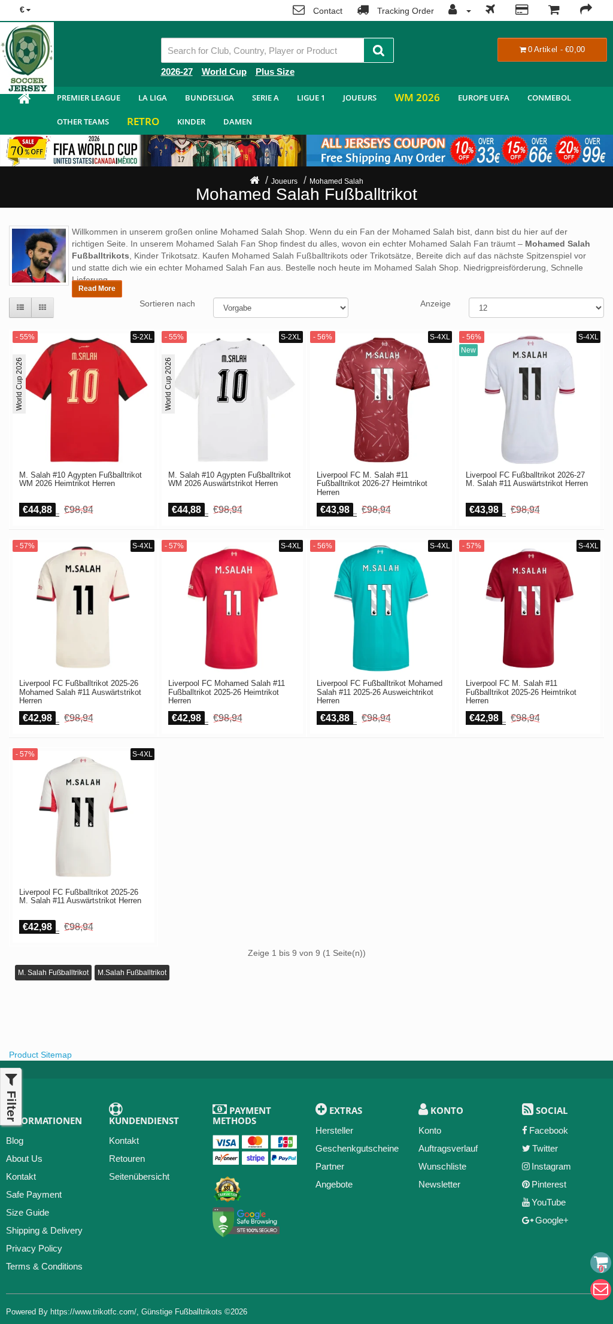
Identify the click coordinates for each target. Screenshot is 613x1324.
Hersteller (334, 1130)
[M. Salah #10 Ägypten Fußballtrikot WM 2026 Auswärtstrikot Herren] (232, 399)
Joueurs (360, 97)
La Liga (152, 97)
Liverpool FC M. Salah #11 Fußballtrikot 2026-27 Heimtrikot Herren (372, 484)
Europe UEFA (483, 97)
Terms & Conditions (44, 1266)
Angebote (334, 1184)
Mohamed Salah (336, 181)
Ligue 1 (311, 97)
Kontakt (21, 1176)
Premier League (88, 97)
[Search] (378, 50)
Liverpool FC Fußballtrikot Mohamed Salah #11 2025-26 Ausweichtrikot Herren (379, 692)
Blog (14, 1140)
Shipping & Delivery (44, 1230)
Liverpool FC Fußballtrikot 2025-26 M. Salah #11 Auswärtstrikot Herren (80, 896)
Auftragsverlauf (448, 1148)
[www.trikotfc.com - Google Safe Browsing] (246, 1219)
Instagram (551, 1166)
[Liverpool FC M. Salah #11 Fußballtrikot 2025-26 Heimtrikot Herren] (530, 608)
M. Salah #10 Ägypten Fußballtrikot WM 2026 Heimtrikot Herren (80, 479)
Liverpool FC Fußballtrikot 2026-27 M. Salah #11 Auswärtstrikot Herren (527, 479)
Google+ (552, 1220)
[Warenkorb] (554, 11)
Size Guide (27, 1212)
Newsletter (439, 1184)
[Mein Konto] (456, 11)
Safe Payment (34, 1194)
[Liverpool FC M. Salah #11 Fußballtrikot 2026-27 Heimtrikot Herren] (381, 399)
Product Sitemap (40, 1054)
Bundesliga (209, 97)
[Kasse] (586, 11)
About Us (24, 1158)
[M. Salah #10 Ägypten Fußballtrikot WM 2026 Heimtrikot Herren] (83, 399)
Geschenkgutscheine (357, 1148)
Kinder (191, 121)
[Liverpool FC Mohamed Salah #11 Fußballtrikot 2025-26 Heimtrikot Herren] (232, 608)
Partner (329, 1166)
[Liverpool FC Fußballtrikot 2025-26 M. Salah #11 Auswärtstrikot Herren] (83, 816)
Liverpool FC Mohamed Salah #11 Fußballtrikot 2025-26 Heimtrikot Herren (226, 692)
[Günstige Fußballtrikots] (24, 100)
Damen (237, 121)
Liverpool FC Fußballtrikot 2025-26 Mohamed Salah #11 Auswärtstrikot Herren (80, 692)
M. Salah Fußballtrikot (53, 972)
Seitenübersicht (139, 1176)
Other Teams (83, 121)
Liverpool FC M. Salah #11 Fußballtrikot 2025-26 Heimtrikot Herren (521, 692)
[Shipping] (490, 11)
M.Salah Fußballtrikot (132, 972)
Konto (429, 1130)
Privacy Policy (34, 1248)
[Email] (600, 1289)
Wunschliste (442, 1166)
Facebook (548, 1130)
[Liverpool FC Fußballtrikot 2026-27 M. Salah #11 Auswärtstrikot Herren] (530, 399)
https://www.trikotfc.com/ (93, 1311)
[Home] (254, 181)
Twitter (545, 1148)
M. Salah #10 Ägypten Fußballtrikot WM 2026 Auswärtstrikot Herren (229, 479)
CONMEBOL (549, 97)
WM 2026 (417, 97)
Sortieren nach (167, 303)
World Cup (224, 71)
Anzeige (435, 303)
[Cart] (600, 1262)
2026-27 (177, 71)
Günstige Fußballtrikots (181, 1311)
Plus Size (275, 71)
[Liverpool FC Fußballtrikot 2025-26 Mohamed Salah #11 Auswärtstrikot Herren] (83, 608)
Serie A (265, 97)
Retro (143, 121)
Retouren (127, 1158)
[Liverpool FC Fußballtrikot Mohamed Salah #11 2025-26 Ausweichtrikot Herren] (381, 608)
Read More (97, 288)
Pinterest (549, 1184)
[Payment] (521, 11)
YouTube (549, 1202)
